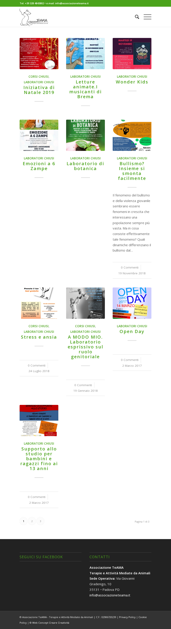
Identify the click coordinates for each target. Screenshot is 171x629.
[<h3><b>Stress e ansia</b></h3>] (39, 303)
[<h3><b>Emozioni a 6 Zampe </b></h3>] (39, 135)
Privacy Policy (127, 617)
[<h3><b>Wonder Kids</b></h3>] (132, 53)
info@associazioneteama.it (110, 595)
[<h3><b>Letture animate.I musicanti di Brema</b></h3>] (85, 53)
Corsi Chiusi (38, 77)
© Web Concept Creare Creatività (49, 622)
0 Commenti (129, 267)
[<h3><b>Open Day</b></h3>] (132, 303)
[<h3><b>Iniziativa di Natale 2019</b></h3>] (39, 53)
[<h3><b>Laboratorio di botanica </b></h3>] (85, 135)
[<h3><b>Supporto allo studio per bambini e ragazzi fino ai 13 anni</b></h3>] (39, 420)
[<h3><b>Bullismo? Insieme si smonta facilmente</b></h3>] (132, 135)
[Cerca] (134, 17)
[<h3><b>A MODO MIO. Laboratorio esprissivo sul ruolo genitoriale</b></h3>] (85, 303)
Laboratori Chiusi (39, 82)
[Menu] (145, 17)
